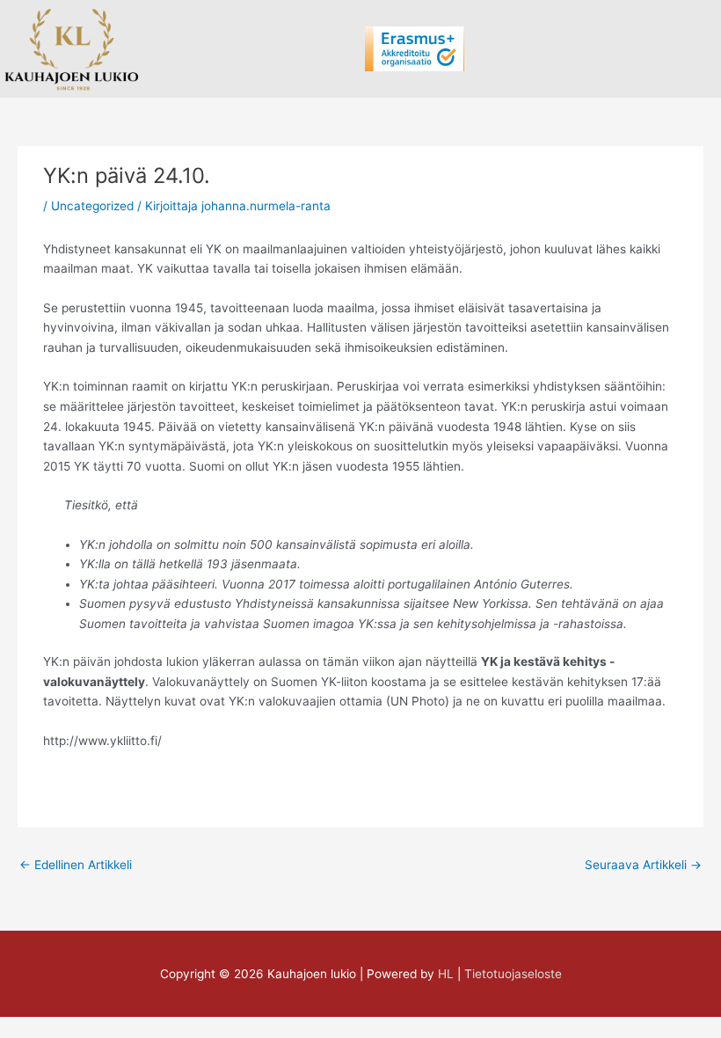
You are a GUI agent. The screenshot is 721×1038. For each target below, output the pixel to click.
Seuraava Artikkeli (643, 865)
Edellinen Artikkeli (75, 865)
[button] (343, 48)
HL (446, 974)
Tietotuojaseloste (513, 974)
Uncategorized (92, 206)
